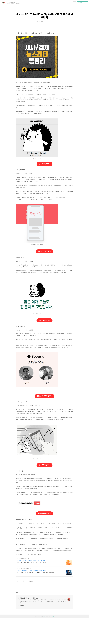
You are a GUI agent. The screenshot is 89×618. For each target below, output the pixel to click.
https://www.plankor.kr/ (23, 568)
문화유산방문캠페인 (11, 2)
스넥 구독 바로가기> (44, 465)
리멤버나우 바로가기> (44, 513)
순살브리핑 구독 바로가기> (44, 396)
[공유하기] (20, 581)
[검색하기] (74, 3)
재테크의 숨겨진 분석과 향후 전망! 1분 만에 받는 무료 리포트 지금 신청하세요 (35, 572)
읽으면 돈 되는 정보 (44, 11)
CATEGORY (80, 2)
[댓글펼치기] (18, 593)
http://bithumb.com (22, 558)
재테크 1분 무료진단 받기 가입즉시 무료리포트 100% (31, 570)
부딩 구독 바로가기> (44, 320)
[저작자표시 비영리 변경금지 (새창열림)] (31, 581)
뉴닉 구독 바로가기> (44, 164)
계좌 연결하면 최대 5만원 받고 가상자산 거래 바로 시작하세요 (31, 562)
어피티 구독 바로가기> (44, 251)
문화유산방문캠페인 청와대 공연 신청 (28, 598)
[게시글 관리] (22, 581)
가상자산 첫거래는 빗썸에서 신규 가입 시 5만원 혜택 (31, 560)
